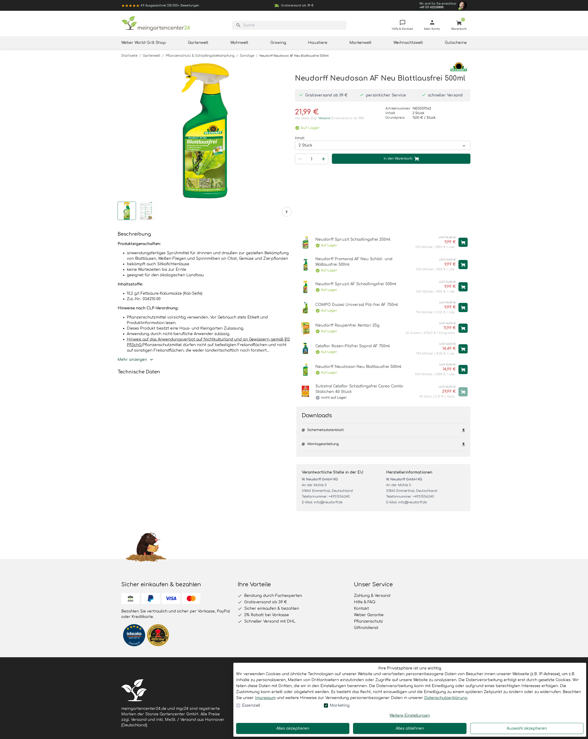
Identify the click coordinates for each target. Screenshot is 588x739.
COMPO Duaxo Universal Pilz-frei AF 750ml (356, 305)
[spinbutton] (311, 159)
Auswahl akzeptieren (527, 728)
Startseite (129, 55)
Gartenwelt (151, 55)
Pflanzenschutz (368, 621)
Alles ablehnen (410, 728)
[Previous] (124, 211)
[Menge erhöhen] (323, 159)
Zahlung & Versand (372, 596)
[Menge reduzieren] (299, 159)
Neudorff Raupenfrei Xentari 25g (347, 325)
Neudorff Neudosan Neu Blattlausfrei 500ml (358, 367)
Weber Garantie (369, 615)
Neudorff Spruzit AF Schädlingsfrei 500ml (355, 284)
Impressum (265, 698)
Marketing (340, 705)
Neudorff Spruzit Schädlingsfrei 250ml (352, 239)
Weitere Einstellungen (410, 716)
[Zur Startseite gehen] (155, 23)
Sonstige (247, 55)
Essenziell (251, 705)
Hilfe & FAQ (364, 602)
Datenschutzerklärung (445, 698)
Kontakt (361, 608)
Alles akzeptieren (292, 728)
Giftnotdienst (366, 628)
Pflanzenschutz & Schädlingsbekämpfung (200, 55)
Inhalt (300, 138)
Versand (324, 118)
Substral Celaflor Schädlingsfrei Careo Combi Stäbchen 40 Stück (359, 389)
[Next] (286, 211)
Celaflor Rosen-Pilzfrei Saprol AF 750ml (352, 346)
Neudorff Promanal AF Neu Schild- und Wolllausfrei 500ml (354, 262)
